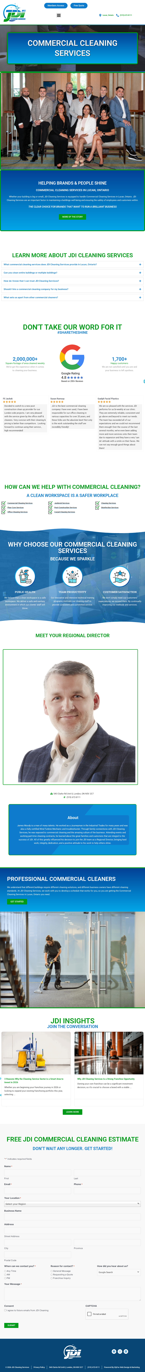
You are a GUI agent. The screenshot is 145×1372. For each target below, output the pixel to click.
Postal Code (10, 1260)
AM (8, 1274)
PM (8, 1278)
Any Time (11, 1271)
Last (76, 1178)
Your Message (13, 1284)
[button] (58, 15)
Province (78, 1248)
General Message (62, 1271)
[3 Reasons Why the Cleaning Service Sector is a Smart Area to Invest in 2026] (36, 1053)
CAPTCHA (91, 1305)
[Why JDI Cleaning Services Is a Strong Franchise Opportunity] (109, 1053)
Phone (78, 1184)
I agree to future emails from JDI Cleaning (27, 1310)
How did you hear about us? (112, 1266)
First (6, 1178)
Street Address (11, 1236)
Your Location (12, 1198)
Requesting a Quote (63, 1274)
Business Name (13, 1210)
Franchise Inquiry (62, 1278)
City (6, 1248)
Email (8, 1184)
